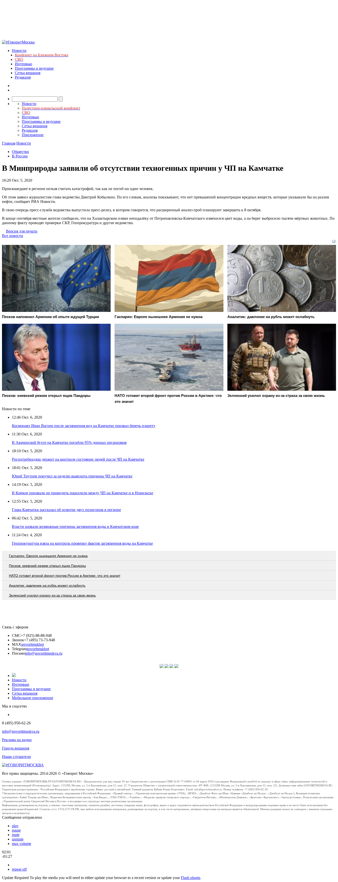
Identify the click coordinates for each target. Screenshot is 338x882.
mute (16, 835)
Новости (19, 50)
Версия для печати (21, 231)
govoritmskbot (32, 644)
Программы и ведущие (34, 68)
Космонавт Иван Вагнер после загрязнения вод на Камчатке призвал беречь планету (83, 426)
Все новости (12, 236)
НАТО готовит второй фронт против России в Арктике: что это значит (64, 576)
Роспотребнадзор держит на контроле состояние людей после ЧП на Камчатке (78, 459)
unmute (18, 839)
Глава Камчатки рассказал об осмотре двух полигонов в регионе (66, 510)
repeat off (19, 869)
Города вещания (15, 748)
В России (20, 156)
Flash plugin (190, 878)
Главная (8, 143)
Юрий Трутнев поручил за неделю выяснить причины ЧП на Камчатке (72, 476)
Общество (20, 152)
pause (16, 830)
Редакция (23, 77)
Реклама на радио (17, 740)
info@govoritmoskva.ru (43, 653)
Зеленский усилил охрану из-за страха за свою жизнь (52, 595)
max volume (21, 843)
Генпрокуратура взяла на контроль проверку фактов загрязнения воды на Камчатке (82, 543)
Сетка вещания (27, 73)
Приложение (33, 135)
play (15, 826)
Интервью (23, 64)
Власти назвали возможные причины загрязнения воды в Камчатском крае (75, 526)
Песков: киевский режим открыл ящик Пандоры (47, 566)
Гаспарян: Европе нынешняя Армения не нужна (48, 556)
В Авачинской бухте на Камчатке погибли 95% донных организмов (69, 442)
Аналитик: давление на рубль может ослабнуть (47, 585)
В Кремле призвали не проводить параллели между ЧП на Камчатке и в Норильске (82, 493)
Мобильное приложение (32, 698)
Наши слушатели (16, 756)
